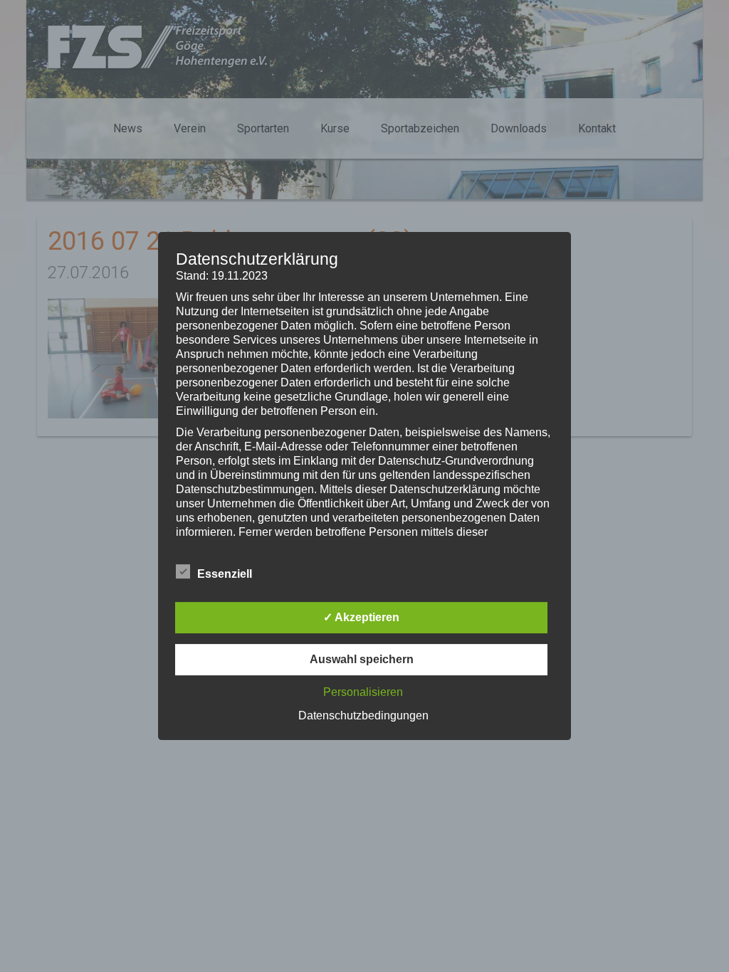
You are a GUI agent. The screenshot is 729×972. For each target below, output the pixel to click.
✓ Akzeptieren (361, 617)
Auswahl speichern (362, 659)
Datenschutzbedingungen (363, 715)
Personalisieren (363, 692)
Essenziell (224, 574)
